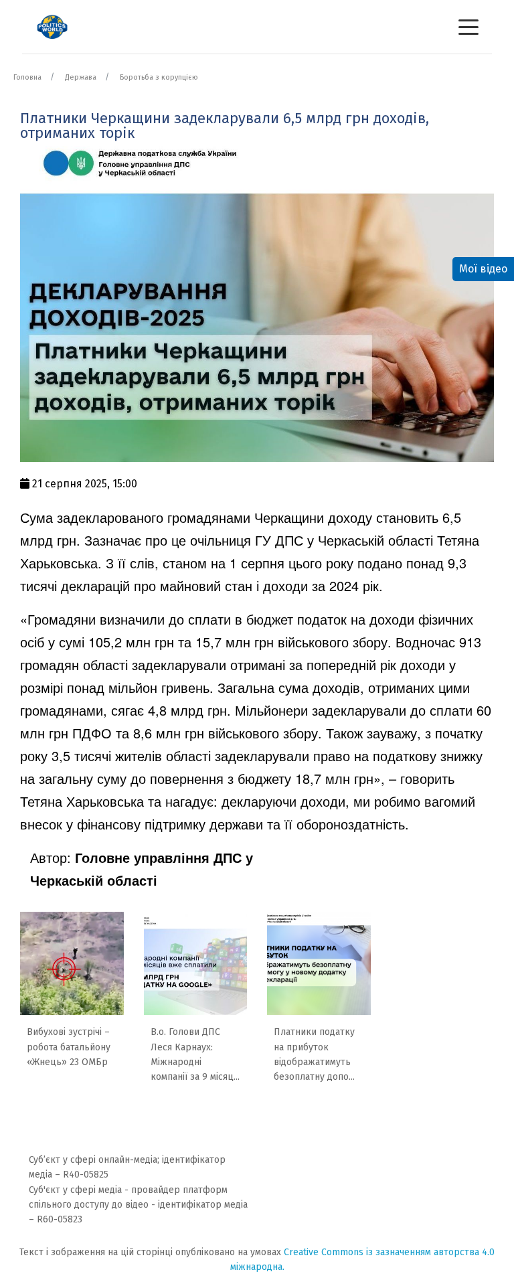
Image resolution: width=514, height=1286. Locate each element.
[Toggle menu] (468, 27)
